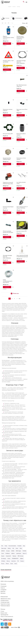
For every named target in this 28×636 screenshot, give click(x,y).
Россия (2, 563)
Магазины (3, 593)
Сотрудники (3, 589)
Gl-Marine (3, 561)
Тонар (6, 545)
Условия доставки (5, 602)
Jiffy (13, 548)
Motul (21, 548)
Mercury (8, 561)
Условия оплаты (5, 600)
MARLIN (3, 550)
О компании (3, 586)
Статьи (2, 611)
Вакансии (3, 591)
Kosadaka (19, 545)
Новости (3, 587)
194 (19, 298)
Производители (4, 614)
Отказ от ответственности (7, 616)
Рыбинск (22, 561)
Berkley (9, 548)
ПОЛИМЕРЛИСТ (15, 558)
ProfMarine (8, 553)
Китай (11, 563)
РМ (18, 561)
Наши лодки (3, 548)
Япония (7, 563)
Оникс (17, 548)
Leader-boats (18, 553)
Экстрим (8, 550)
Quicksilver (13, 561)
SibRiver (13, 553)
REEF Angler (18, 550)
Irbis (2, 545)
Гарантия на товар (5, 604)
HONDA (12, 550)
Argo (24, 545)
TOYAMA (24, 550)
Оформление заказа (5, 598)
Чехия (15, 563)
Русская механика (12, 545)
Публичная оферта (5, 605)
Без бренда (3, 558)
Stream (9, 558)
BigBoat (21, 558)
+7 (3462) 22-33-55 (7, 619)
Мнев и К (24, 553)
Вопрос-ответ (4, 613)
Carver (2, 553)
